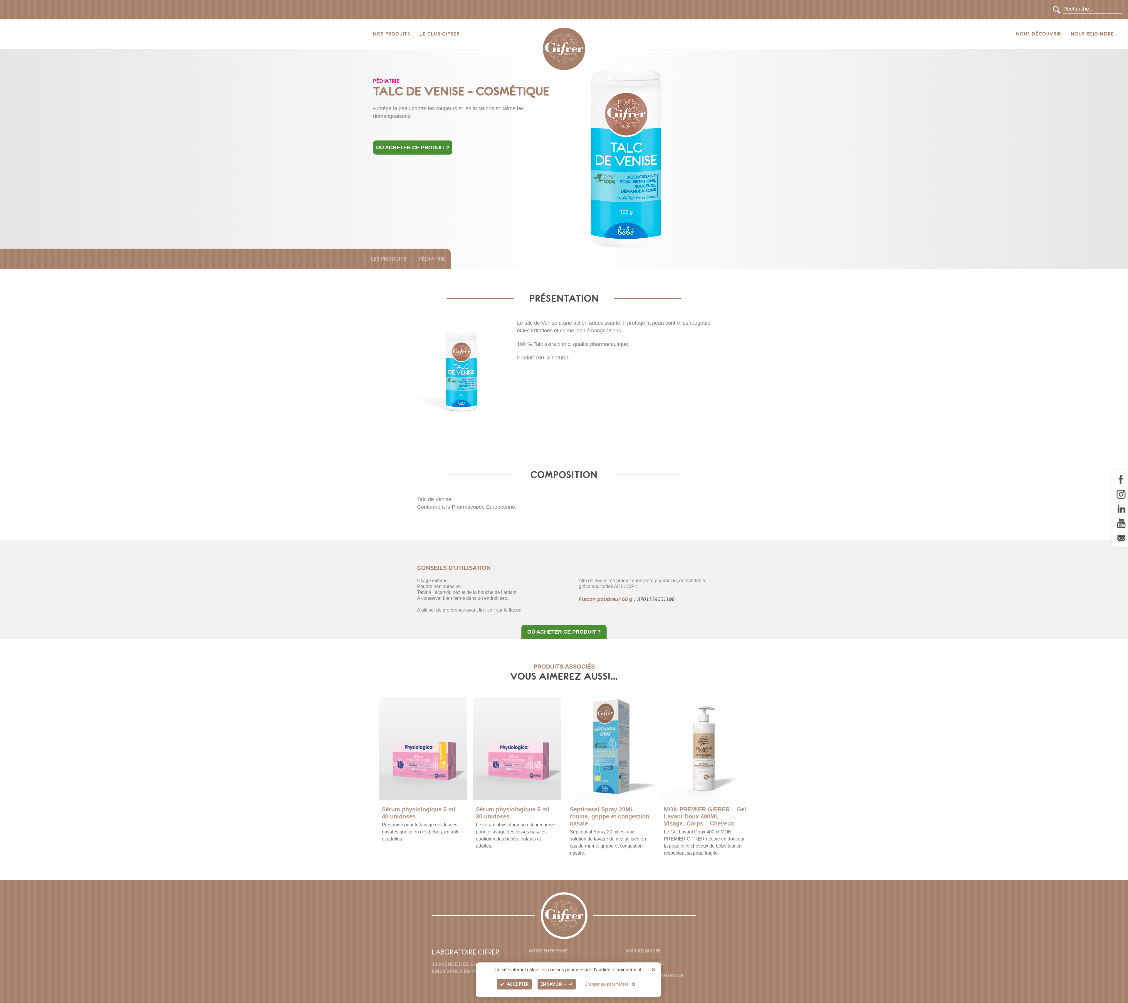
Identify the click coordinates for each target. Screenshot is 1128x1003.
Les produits (388, 259)
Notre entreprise (548, 951)
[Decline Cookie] (653, 970)
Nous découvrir (1038, 34)
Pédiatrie (432, 259)
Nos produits (391, 34)
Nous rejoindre (1092, 34)
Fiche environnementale (655, 975)
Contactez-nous (645, 963)
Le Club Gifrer (439, 34)
